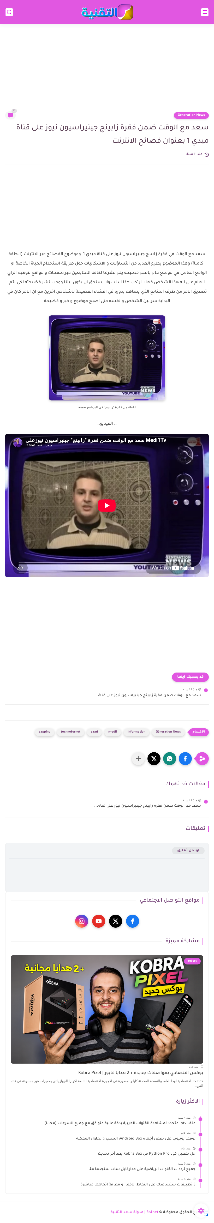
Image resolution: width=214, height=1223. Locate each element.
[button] (185, 758)
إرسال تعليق (188, 851)
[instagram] (81, 921)
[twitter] (115, 921)
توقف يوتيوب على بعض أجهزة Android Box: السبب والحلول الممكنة (135, 1139)
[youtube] (98, 921)
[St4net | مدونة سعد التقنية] (107, 12)
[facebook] (132, 921)
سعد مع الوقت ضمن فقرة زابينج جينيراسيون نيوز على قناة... (147, 696)
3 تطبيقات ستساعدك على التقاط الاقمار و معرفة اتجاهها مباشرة (137, 1185)
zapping (44, 732)
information (136, 732)
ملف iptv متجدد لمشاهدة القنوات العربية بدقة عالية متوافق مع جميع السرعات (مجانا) (119, 1124)
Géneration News (191, 115)
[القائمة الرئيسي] (205, 12)
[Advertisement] (107, 70)
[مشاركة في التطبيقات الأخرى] (138, 758)
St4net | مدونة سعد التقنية (134, 1212)
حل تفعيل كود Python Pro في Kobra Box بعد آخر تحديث (146, 1154)
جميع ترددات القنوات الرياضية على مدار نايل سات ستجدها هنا (141, 1169)
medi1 (112, 732)
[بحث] (9, 12)
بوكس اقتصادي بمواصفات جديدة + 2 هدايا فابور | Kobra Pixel (140, 1073)
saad (94, 732)
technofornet (70, 732)
